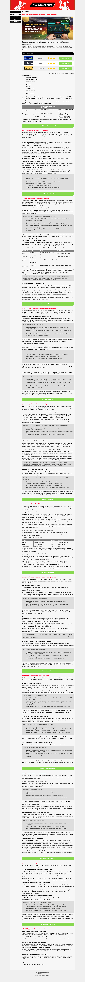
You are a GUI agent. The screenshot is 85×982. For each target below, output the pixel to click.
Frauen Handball (27, 964)
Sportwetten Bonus (30, 81)
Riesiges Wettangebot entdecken (47, 858)
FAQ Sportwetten (30, 93)
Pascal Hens (34, 964)
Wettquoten (28, 84)
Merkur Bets (28, 116)
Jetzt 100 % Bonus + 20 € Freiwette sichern (47, 125)
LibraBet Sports (27, 113)
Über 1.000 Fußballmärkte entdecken (47, 193)
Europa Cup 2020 (40, 964)
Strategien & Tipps (30, 92)
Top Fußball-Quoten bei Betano (48, 924)
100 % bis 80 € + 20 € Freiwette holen (47, 671)
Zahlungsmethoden (30, 90)
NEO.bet (24, 263)
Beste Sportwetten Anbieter (32, 79)
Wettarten (28, 86)
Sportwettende (43, 918)
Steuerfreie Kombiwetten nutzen (47, 768)
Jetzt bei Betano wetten (47, 399)
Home (15, 12)
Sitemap (47, 975)
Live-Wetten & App (30, 88)
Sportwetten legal (30, 83)
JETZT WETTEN (65, 58)
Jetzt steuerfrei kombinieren (47, 303)
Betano (26, 110)
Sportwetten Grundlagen (31, 77)
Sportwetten (15, 16)
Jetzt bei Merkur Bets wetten (47, 572)
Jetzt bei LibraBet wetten (47, 499)
